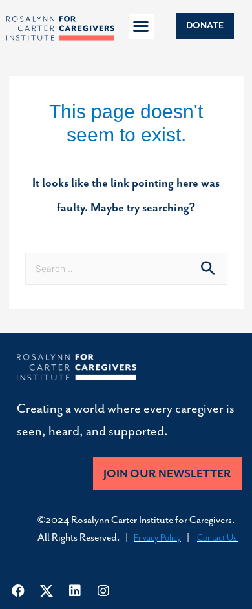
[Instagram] (103, 591)
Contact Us (217, 537)
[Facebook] (18, 591)
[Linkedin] (75, 591)
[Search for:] (126, 267)
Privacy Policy (157, 537)
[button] (141, 26)
